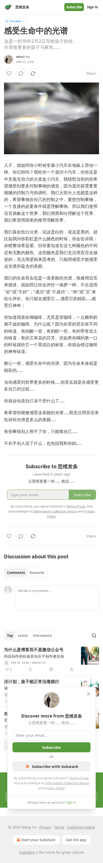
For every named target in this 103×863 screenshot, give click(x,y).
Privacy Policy (54, 788)
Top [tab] (10, 635)
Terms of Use (78, 778)
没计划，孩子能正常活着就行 (31, 681)
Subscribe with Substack (55, 766)
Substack (26, 852)
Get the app (76, 839)
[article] (51, 659)
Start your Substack (38, 839)
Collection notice (81, 827)
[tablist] (25, 573)
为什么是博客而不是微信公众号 (34, 649)
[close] (88, 694)
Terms (59, 827)
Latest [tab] (23, 635)
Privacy (45, 827)
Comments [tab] (16, 572)
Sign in (92, 7)
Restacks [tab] (37, 572)
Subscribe (74, 7)
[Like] (9, 73)
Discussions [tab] (42, 635)
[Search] (94, 636)
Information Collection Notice (67, 783)
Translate (15, 21)
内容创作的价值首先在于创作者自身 (34, 656)
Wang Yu (23, 57)
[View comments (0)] (21, 73)
